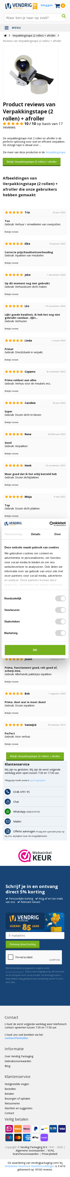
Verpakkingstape (55, 152)
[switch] (60, 610)
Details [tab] (35, 534)
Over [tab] (57, 534)
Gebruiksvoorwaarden (18, 1061)
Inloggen (47, 5)
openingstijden (37, 780)
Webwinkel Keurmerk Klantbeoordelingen (30, 1166)
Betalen (9, 1093)
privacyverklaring (15, 971)
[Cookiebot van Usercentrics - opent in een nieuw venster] (50, 523)
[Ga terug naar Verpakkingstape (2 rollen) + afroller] (30, 72)
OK (35, 650)
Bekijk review (11, 231)
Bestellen (10, 1089)
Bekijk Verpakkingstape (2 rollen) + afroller (32, 161)
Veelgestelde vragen (17, 1084)
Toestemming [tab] (13, 534)
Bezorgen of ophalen (17, 1098)
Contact (9, 1113)
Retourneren (12, 1103)
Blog (7, 1066)
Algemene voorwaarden (30, 1150)
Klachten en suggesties (18, 1108)
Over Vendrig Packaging (19, 1056)
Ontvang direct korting (23, 944)
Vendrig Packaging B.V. (34, 1147)
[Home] (5, 35)
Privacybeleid (49, 1154)
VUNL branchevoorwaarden (34, 1152)
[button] (35, 855)
